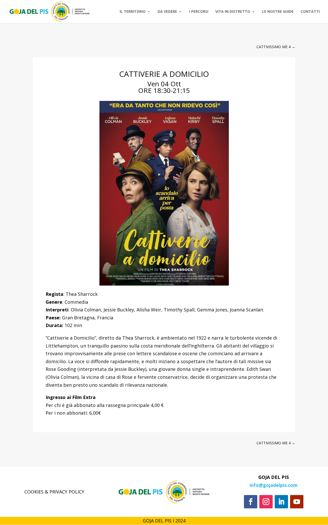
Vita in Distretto (232, 12)
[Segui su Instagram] (266, 501)
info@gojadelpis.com (274, 485)
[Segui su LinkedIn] (281, 501)
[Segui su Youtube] (296, 501)
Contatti (310, 12)
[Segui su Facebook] (250, 501)
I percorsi (198, 12)
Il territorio (133, 12)
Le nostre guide (278, 12)
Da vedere (167, 12)
